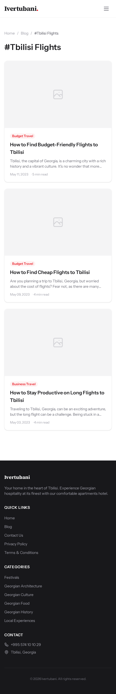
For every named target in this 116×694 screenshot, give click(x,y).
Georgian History (18, 612)
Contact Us (13, 535)
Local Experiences (19, 620)
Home (9, 33)
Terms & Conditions (21, 552)
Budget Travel (22, 136)
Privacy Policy (15, 543)
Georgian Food (16, 603)
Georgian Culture (18, 594)
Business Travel (24, 384)
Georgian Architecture (23, 586)
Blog (24, 33)
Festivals (11, 577)
